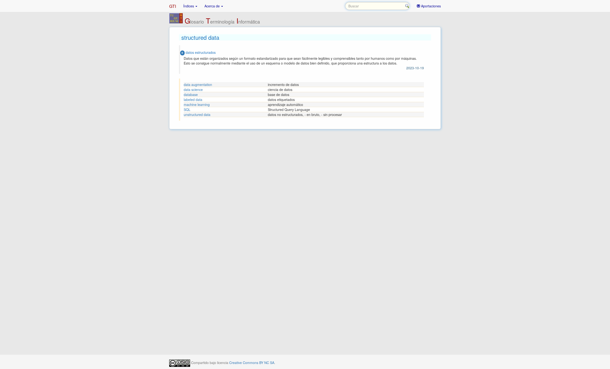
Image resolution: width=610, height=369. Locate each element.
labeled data (193, 99)
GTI (172, 6)
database (191, 94)
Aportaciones (430, 6)
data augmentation (198, 84)
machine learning (197, 104)
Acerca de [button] (212, 6)
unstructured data (197, 114)
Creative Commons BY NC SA (251, 362)
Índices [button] (189, 6)
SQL (187, 109)
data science (193, 89)
